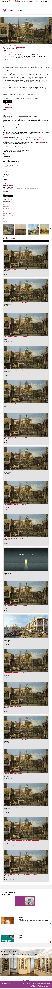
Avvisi (45, 128)
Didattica (35, 15)
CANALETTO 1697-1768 (8, 185)
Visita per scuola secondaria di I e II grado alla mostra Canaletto (23, 840)
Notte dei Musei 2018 (10, 571)
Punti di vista (8, 639)
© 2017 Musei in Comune (34, 985)
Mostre (24, 15)
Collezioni (9, 15)
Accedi (35, 1)
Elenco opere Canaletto (9, 215)
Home (4, 45)
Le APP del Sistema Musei (19, 904)
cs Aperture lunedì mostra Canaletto (12, 217)
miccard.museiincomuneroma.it (36, 137)
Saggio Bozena (7, 211)
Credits (35, 986)
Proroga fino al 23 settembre (10, 218)
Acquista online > (7, 196)
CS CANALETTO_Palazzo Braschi (11, 204)
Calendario (42, 15)
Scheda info (6, 206)
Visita (48, 15)
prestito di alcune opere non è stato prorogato (32, 97)
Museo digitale (17, 15)
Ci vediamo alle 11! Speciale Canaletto (15, 706)
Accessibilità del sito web (42, 986)
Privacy (42, 985)
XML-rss (48, 986)
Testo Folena (6, 210)
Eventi (29, 15)
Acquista (31, 1)
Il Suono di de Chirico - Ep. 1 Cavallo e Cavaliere (28, 938)
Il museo (3, 15)
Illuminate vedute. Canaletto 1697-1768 (15, 269)
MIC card (6, 137)
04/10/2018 (34, 922)
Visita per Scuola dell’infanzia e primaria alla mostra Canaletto (22, 874)
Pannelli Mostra (7, 213)
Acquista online (7, 101)
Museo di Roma (15, 10)
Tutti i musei (24, 1)
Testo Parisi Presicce (8, 208)
